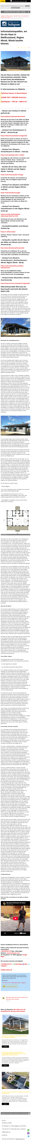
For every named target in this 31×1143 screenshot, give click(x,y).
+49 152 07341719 (6, 6)
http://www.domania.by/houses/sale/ (12, 248)
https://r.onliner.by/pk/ (8, 232)
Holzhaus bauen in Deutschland (14, 93)
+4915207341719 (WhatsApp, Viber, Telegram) (14, 982)
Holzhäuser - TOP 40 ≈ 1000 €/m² (14, 101)
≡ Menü (3, 1)
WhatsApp (14, 6)
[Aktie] (21, 47)
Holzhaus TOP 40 (15, 7)
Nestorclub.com (21, 1139)
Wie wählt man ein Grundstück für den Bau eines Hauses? (13, 1010)
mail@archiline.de (6, 1132)
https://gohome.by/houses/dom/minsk (13, 116)
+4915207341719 (6, 951)
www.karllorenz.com (13, 953)
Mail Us (27, 6)
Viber (18, 6)
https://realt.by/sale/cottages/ (10, 193)
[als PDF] (28, 47)
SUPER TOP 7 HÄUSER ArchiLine (13, 97)
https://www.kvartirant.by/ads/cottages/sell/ (15, 283)
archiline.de (4, 1135)
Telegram (21, 6)
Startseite (3, 16)
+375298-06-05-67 (6, 964)
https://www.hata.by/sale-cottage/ (12, 175)
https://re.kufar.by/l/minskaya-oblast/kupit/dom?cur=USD (11, 215)
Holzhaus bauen (9, 16)
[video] (18, 47)
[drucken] (25, 47)
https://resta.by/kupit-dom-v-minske (12, 155)
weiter (5, 1046)
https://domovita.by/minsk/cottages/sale (14, 136)
